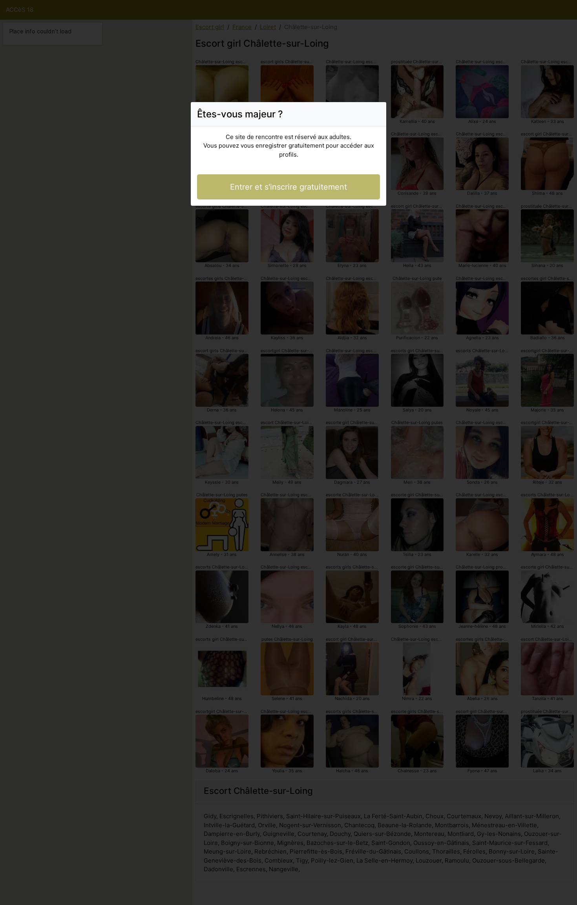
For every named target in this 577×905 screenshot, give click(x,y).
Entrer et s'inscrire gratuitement (288, 187)
